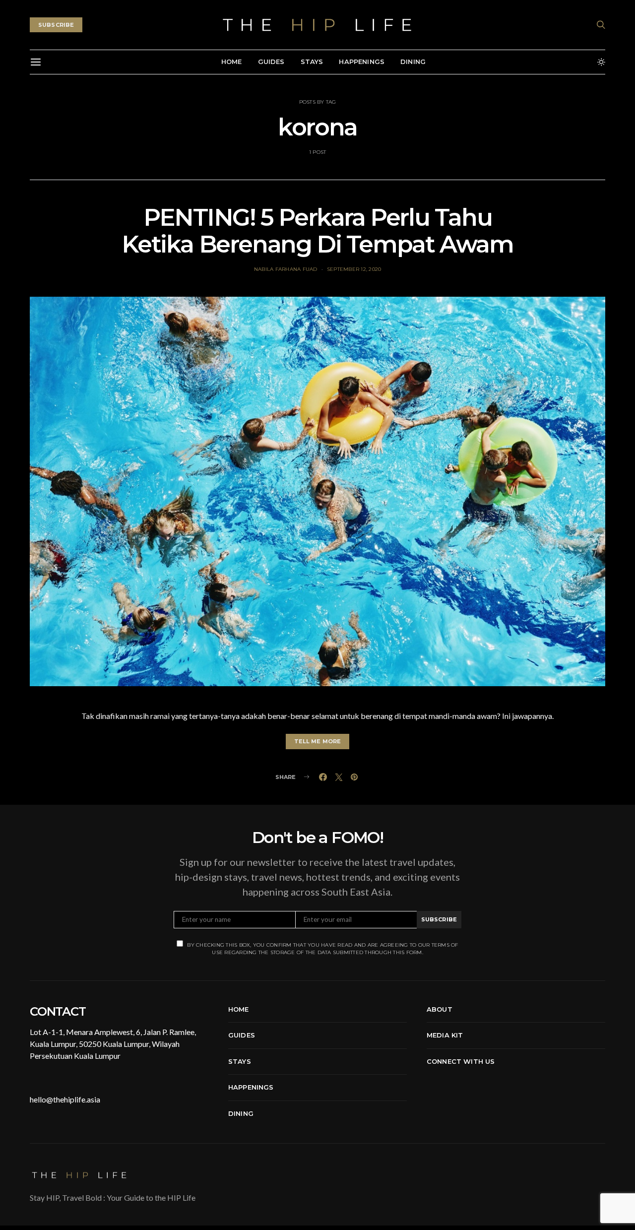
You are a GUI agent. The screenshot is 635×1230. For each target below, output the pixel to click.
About (439, 1009)
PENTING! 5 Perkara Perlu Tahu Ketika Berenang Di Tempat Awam (317, 231)
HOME (231, 61)
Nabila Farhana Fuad (286, 269)
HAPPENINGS (361, 61)
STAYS (312, 61)
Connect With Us (461, 1061)
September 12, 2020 (354, 269)
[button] (601, 62)
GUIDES (271, 61)
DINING (413, 61)
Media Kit (445, 1035)
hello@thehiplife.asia (65, 1099)
